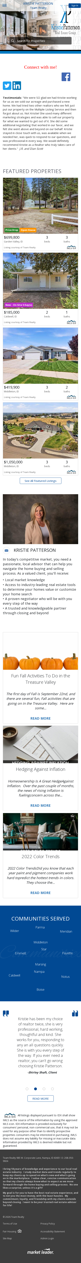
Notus (65, 976)
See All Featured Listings (41, 481)
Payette (67, 953)
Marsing (40, 964)
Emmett (20, 953)
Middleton (41, 942)
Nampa (39, 971)
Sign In (74, 5)
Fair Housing (9, 1231)
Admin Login (47, 1238)
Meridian (66, 931)
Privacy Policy (47, 1223)
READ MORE (40, 1098)
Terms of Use (10, 1223)
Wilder (14, 931)
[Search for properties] (13, 41)
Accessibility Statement (52, 1231)
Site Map (7, 1238)
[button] (6, 550)
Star (44, 949)
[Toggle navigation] (4, 5)
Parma (40, 927)
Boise (40, 989)
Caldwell (14, 975)
